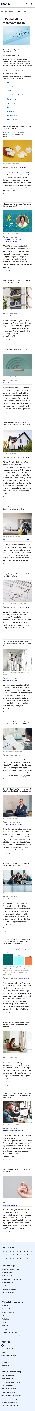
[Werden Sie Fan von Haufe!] (2, 1345)
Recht (9, 107)
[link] (4, 11)
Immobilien (11, 103)
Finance (10, 90)
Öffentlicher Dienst (15, 95)
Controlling (11, 99)
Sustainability (12, 119)
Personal (10, 82)
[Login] (32, 4)
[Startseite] (6, 3)
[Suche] (27, 4)
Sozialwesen (12, 115)
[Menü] (14, 4)
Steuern (10, 86)
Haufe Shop (14, 73)
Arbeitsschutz (13, 111)
